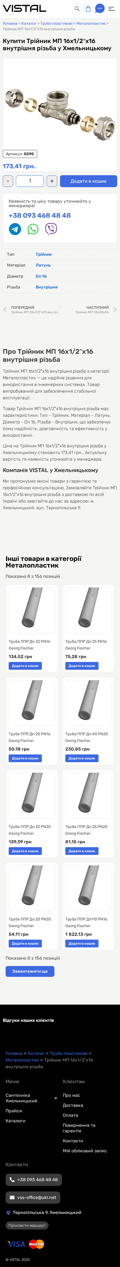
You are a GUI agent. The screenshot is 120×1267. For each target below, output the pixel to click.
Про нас (71, 1095)
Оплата (70, 1115)
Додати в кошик (89, 181)
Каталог (29, 23)
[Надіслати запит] (99, 8)
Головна (10, 23)
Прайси (14, 1110)
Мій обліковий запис (85, 1150)
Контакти (73, 1140)
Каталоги (15, 1120)
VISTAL (24, 8)
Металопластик (90, 23)
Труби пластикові (56, 23)
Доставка (73, 1105)
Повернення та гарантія (79, 1128)
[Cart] (88, 9)
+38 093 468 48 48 (40, 215)
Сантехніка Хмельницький (21, 1098)
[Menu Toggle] (112, 9)
